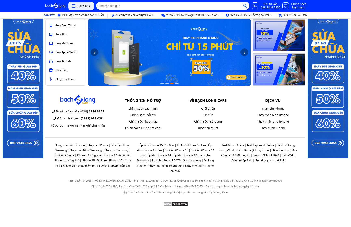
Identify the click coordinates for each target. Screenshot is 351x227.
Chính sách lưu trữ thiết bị (143, 128)
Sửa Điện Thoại (65, 25)
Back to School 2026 (266, 155)
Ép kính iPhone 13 (185, 155)
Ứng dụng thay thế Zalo (270, 160)
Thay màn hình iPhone (273, 115)
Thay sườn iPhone (273, 128)
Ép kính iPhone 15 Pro (191, 145)
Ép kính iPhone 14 (159, 155)
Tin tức (208, 115)
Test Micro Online (233, 145)
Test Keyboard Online (260, 145)
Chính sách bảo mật (143, 121)
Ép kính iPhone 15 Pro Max (156, 145)
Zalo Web (288, 155)
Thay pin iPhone (273, 108)
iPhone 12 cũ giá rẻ (89, 155)
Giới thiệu (208, 108)
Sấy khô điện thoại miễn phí (78, 165)
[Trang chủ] (55, 6)
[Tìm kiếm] (245, 5)
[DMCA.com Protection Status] (175, 205)
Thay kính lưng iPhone (273, 121)
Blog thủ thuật (208, 128)
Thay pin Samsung (116, 150)
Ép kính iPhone (64, 155)
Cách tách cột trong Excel (252, 150)
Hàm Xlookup (280, 150)
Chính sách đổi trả (143, 115)
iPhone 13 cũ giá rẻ (116, 155)
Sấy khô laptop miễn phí (114, 165)
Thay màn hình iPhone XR (165, 165)
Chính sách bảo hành (143, 108)
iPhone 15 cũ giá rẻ (94, 160)
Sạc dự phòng (192, 160)
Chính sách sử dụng (208, 121)
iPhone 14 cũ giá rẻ (66, 160)
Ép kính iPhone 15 (176, 150)
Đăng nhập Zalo (242, 160)
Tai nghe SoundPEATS (166, 160)
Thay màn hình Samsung (85, 150)
